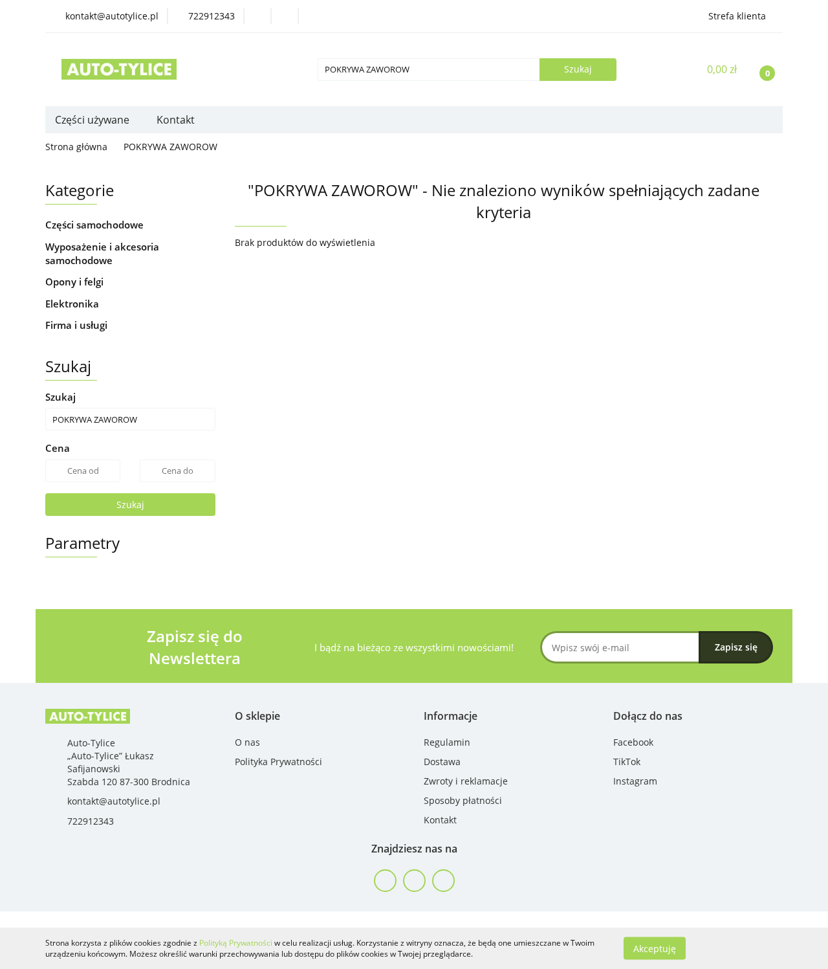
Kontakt (176, 120)
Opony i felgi (75, 281)
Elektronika (73, 303)
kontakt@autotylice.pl (113, 801)
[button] (257, 716)
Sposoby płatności (463, 800)
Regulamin (447, 742)
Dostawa (442, 761)
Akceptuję (654, 948)
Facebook (633, 742)
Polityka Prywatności (278, 761)
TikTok (626, 761)
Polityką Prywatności (235, 942)
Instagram (635, 781)
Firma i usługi (77, 324)
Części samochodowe (95, 224)
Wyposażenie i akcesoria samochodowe (102, 253)
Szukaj (130, 504)
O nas (247, 742)
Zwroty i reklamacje (466, 781)
